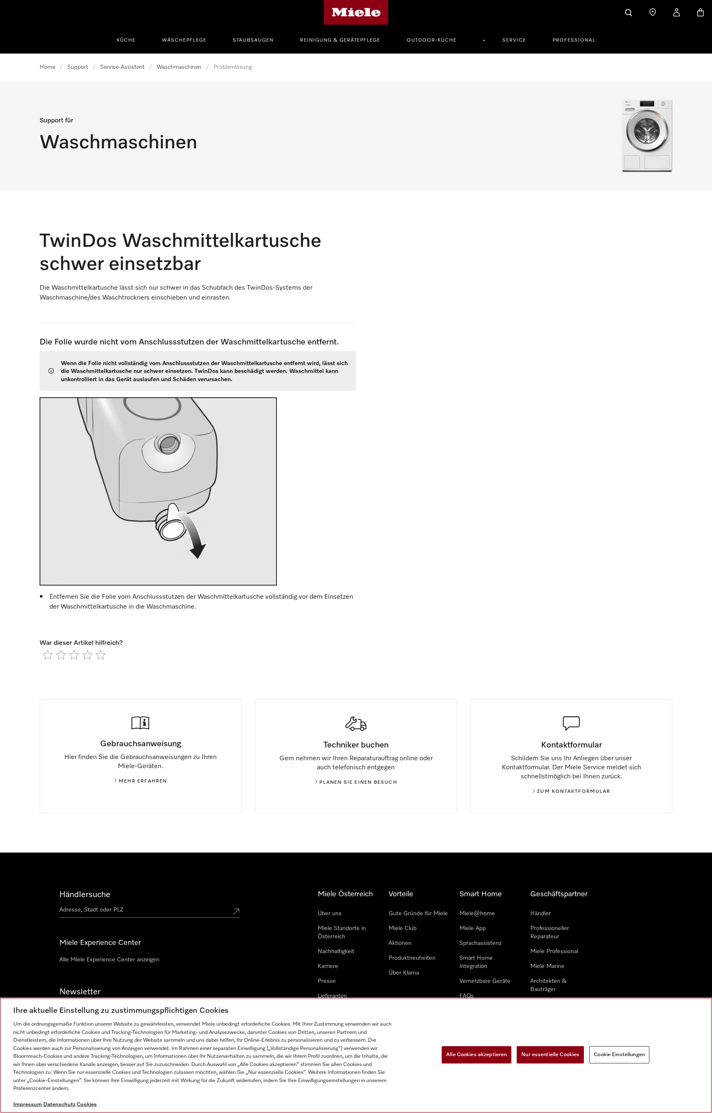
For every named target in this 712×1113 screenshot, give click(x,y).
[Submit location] (236, 911)
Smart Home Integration (476, 962)
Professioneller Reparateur (549, 933)
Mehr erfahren (143, 781)
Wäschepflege (184, 40)
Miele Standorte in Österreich (342, 933)
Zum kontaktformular (573, 791)
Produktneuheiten (412, 958)
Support (77, 67)
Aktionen (400, 943)
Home (47, 67)
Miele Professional (554, 951)
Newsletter (80, 992)
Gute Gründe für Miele (418, 913)
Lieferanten (332, 996)
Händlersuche (84, 894)
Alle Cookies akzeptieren (476, 1054)
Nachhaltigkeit (336, 951)
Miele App (472, 928)
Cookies (87, 1104)
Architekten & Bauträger (548, 985)
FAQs (466, 996)
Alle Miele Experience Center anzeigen (109, 960)
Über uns (330, 913)
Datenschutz (59, 1104)
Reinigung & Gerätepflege (340, 40)
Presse (327, 981)
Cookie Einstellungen (619, 1054)
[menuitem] (131, 39)
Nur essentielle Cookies (550, 1054)
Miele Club (403, 928)
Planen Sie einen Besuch (358, 782)
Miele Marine (547, 966)
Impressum (27, 1104)
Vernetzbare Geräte (485, 981)
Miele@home (477, 913)
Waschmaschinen (179, 67)
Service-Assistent (122, 67)
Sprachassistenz (480, 943)
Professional (574, 40)
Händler (540, 913)
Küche (126, 40)
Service (514, 40)
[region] (356, 1055)
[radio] (48, 655)
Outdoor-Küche (432, 40)
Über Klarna (404, 973)
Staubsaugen (253, 40)
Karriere (328, 966)
